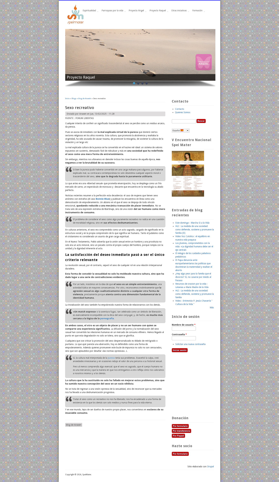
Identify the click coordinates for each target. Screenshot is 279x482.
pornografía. (107, 318)
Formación (196, 11)
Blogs (74, 98)
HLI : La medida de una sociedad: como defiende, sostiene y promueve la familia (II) (194, 229)
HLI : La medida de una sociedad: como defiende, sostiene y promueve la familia (194, 294)
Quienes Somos (182, 112)
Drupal (210, 466)
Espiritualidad (88, 11)
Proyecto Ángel (135, 11)
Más (212, 307)
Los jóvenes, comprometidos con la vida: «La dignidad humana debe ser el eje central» (194, 246)
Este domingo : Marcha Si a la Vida (192, 222)
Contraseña (179, 334)
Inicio (67, 98)
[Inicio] (75, 24)
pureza (111, 358)
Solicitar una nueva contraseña (190, 344)
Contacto (179, 109)
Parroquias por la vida (111, 11)
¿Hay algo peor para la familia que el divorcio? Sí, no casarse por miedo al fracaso (193, 277)
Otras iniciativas (178, 11)
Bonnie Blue (102, 199)
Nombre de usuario (184, 324)
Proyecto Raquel (157, 11)
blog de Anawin (84, 98)
